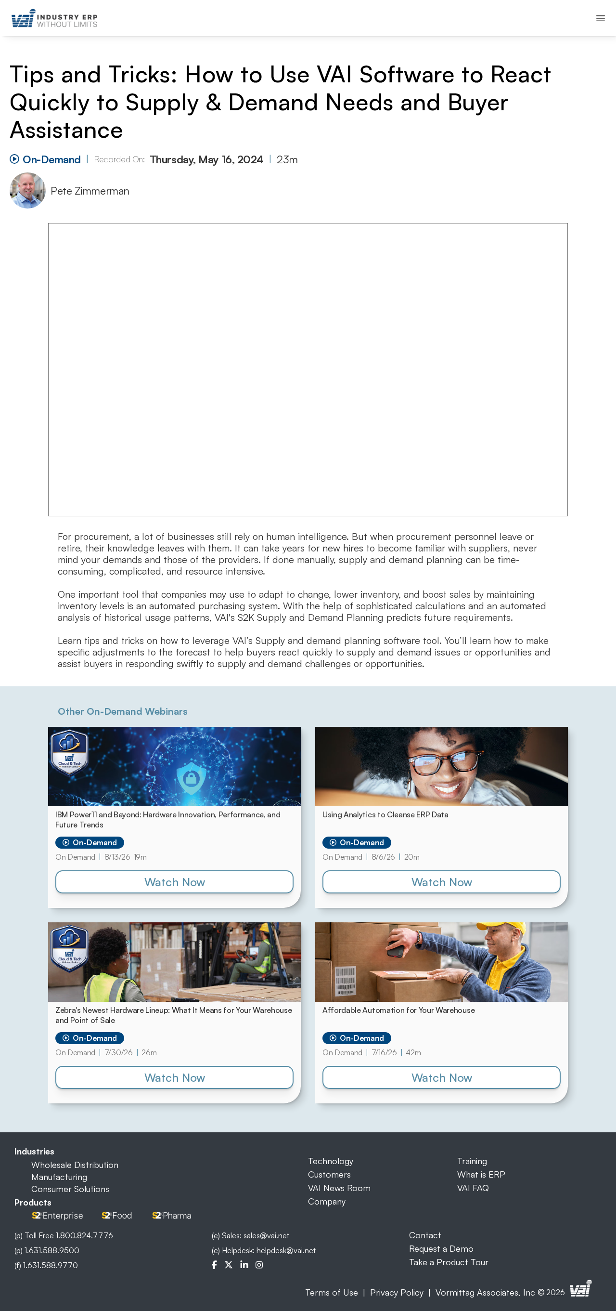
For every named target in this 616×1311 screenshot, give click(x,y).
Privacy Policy (397, 1292)
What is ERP (481, 1174)
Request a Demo (441, 1248)
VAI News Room (339, 1187)
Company (327, 1201)
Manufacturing (59, 1176)
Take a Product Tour (448, 1262)
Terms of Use (331, 1292)
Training (472, 1160)
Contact (425, 1235)
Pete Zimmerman (90, 190)
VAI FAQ (473, 1187)
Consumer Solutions (70, 1188)
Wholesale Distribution (74, 1164)
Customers (329, 1174)
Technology (330, 1160)
